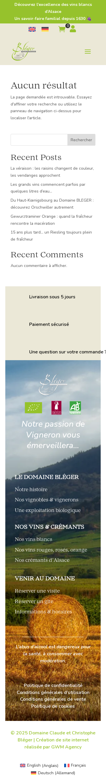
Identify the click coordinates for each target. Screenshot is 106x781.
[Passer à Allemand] (45, 29)
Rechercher (81, 140)
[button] (62, 30)
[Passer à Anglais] (32, 29)
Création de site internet (62, 740)
